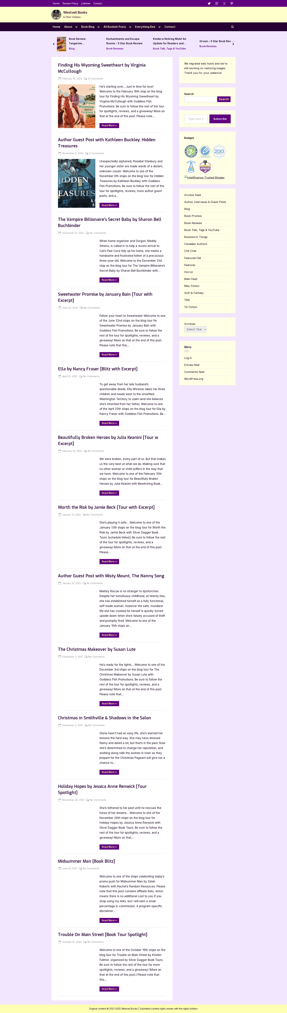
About (68, 26)
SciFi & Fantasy (194, 293)
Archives (189, 324)
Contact (97, 3)
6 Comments (96, 153)
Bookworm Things (195, 237)
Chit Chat (190, 251)
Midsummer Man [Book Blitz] (86, 861)
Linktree (85, 3)
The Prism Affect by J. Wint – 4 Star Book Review (226, 41)
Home (56, 3)
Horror (188, 272)
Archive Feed (192, 195)
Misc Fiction (191, 286)
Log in (188, 358)
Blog (187, 209)
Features (189, 265)
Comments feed (194, 372)
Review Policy (70, 3)
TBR (187, 300)
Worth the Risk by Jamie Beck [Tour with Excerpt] (106, 507)
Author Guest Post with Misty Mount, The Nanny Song (111, 576)
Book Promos (193, 216)
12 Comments (95, 79)
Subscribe (220, 118)
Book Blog (87, 26)
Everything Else (145, 26)
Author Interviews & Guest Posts (205, 202)
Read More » (110, 126)
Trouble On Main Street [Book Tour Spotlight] (102, 934)
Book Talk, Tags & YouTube (131, 48)
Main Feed (190, 279)
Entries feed (191, 365)
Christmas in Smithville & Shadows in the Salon (104, 718)
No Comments (98, 233)
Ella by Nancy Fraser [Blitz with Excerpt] (98, 369)
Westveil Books (75, 12)
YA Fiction (190, 307)
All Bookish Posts (114, 26)
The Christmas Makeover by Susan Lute (97, 649)
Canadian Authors (195, 244)
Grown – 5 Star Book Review (180, 41)
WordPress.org (193, 378)
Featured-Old (192, 258)
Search (189, 94)
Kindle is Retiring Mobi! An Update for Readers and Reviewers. (131, 42)
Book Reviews (77, 48)
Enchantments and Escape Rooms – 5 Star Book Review (87, 41)
